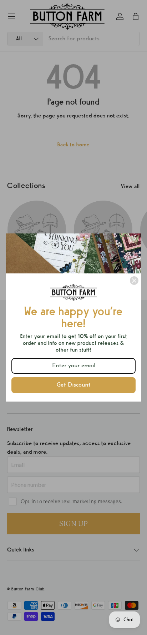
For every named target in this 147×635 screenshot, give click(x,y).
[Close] (134, 280)
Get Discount (74, 385)
